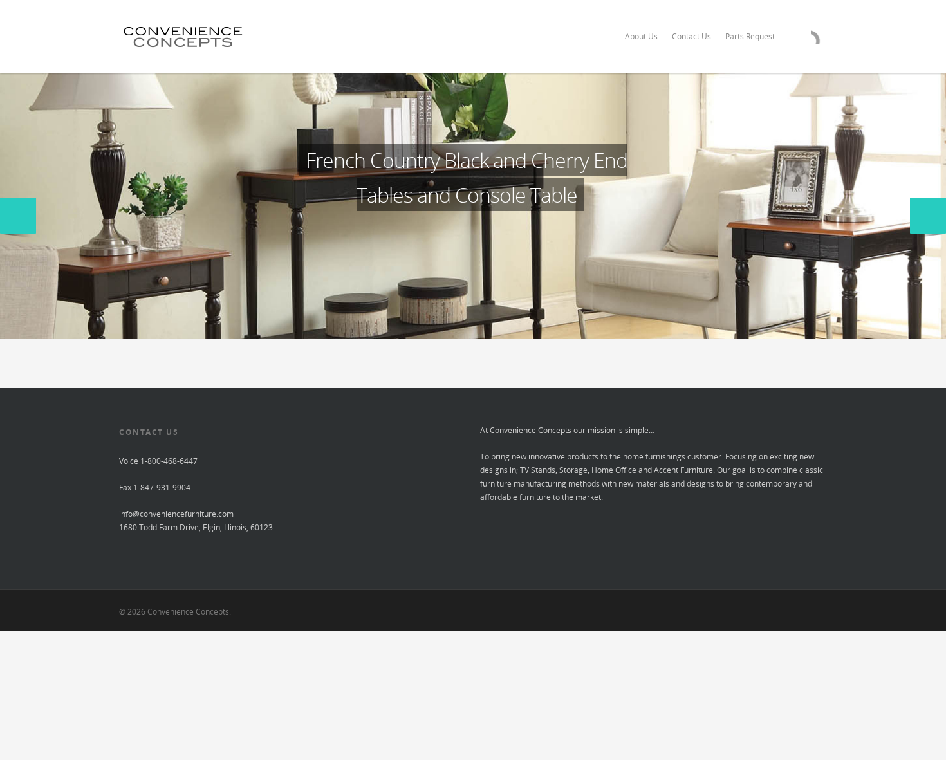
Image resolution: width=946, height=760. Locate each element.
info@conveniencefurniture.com (176, 513)
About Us (641, 36)
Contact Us (691, 36)
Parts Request (750, 36)
